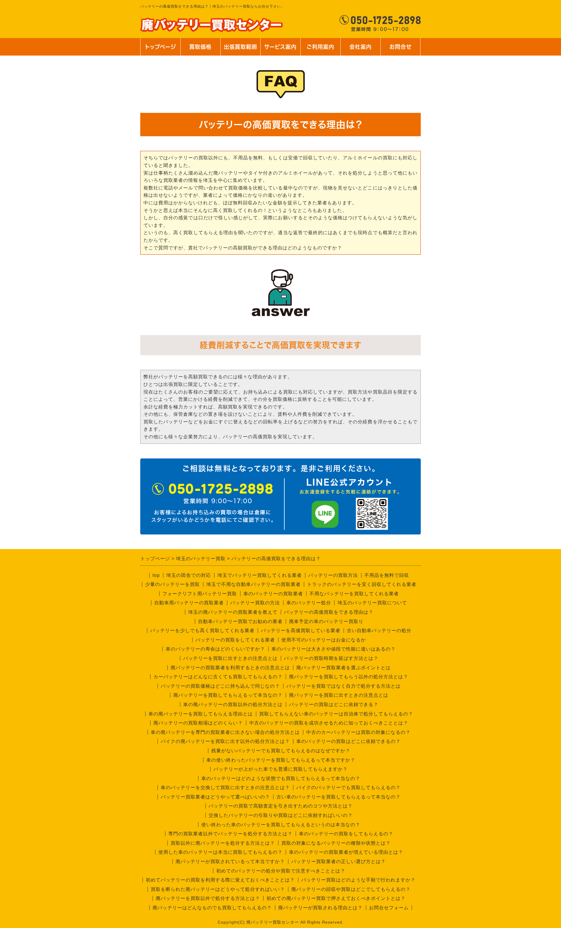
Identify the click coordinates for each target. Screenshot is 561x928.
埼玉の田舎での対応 (188, 575)
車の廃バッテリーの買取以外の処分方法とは (233, 704)
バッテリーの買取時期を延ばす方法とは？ (331, 658)
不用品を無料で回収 (386, 575)
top (156, 575)
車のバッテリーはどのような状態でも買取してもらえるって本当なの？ (280, 778)
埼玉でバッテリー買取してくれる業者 (259, 575)
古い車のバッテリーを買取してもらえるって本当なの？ (338, 796)
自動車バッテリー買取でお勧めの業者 (240, 621)
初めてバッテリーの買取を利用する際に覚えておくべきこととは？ (220, 879)
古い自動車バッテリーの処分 (379, 630)
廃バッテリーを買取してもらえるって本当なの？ (228, 695)
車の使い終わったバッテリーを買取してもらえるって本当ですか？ (280, 760)
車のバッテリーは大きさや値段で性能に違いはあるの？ (333, 648)
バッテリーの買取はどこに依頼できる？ (333, 704)
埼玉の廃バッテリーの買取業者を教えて (233, 612)
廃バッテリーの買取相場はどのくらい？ (198, 722)
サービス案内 (280, 50)
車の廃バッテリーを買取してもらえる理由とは (200, 713)
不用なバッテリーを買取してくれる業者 (354, 593)
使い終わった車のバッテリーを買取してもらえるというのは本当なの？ (280, 824)
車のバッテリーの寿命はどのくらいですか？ (215, 648)
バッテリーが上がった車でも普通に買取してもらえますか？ (281, 769)
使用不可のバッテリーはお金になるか (323, 639)
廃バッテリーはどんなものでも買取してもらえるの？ (212, 907)
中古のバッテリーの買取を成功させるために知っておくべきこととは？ (328, 722)
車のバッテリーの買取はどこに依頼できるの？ (348, 741)
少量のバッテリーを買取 (172, 584)
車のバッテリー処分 (308, 602)
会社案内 (357, 50)
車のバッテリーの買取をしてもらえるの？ (346, 833)
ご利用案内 (320, 50)
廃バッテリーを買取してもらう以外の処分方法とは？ (348, 676)
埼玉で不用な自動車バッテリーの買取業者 (253, 584)
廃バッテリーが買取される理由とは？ (320, 907)
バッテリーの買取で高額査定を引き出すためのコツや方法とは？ (281, 805)
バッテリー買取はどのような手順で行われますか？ (358, 879)
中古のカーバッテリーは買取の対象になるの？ (358, 732)
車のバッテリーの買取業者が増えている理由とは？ (346, 852)
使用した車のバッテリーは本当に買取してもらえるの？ (220, 852)
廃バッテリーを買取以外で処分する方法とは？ (208, 898)
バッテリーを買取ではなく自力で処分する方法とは (343, 686)
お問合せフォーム (389, 907)
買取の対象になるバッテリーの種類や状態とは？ (336, 843)
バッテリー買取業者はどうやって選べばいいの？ (215, 796)
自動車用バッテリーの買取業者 (189, 602)
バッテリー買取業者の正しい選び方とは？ (338, 861)
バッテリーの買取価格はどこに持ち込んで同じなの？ (220, 686)
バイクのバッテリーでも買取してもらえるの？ (348, 787)
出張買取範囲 (240, 46)
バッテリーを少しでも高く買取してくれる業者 (202, 630)
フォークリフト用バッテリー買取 (199, 593)
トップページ (160, 46)
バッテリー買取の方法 (255, 602)
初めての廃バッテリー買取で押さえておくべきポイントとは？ (336, 898)
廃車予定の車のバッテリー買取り (326, 621)
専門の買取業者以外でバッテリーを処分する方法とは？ (230, 833)
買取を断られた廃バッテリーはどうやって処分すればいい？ (218, 889)
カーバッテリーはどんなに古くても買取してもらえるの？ (218, 676)
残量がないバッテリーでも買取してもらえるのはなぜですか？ (280, 750)
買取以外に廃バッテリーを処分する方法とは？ (223, 843)
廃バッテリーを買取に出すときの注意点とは (338, 695)
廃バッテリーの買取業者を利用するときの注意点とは (230, 667)
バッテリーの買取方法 (333, 575)
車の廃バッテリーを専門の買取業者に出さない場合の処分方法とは (225, 732)
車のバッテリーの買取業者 (273, 593)
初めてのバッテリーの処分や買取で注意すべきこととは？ (280, 870)
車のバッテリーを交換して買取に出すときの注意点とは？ (225, 787)
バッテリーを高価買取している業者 (300, 630)
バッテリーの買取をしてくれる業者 (235, 639)
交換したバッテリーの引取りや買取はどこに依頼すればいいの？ (281, 815)
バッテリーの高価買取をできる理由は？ (328, 612)
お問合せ (399, 50)
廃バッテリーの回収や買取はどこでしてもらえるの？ (351, 889)
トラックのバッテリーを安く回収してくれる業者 (361, 584)
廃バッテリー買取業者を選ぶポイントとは (343, 667)
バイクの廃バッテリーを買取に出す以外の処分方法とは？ (225, 741)
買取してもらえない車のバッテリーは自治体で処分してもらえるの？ (336, 713)
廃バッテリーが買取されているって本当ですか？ (230, 861)
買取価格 (200, 46)
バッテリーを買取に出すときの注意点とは (230, 658)
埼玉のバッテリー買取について (372, 602)
